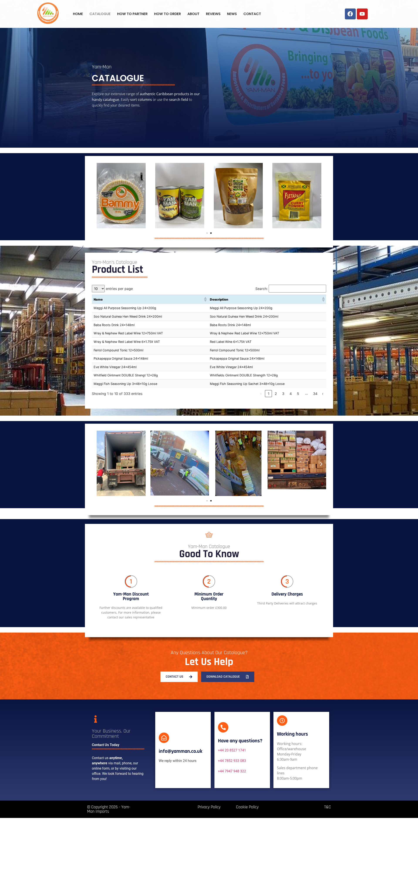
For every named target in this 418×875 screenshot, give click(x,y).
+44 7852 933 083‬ (232, 761)
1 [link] (268, 393)
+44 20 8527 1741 (232, 750)
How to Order (167, 13)
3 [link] (283, 393)
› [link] (322, 393)
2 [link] (276, 393)
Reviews (213, 13)
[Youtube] (362, 13)
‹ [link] (261, 393)
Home (78, 13)
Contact (252, 13)
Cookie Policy (247, 807)
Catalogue (100, 13)
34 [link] (315, 393)
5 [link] (298, 393)
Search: (261, 288)
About (193, 13)
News (232, 13)
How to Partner (132, 13)
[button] (96, 196)
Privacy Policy (209, 807)
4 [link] (291, 393)
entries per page (119, 288)
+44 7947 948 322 (232, 771)
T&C (327, 807)
